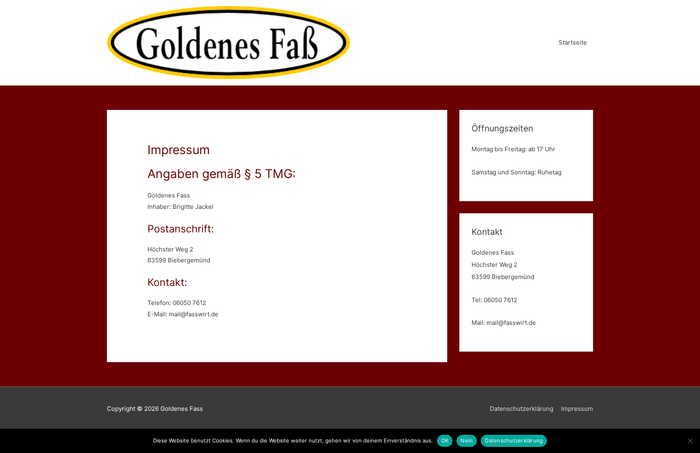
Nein (467, 440)
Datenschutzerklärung (521, 408)
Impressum (577, 408)
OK (445, 440)
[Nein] (690, 441)
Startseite (573, 42)
